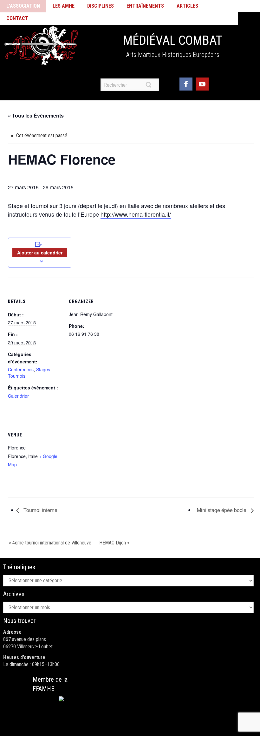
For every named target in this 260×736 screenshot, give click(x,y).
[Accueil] (41, 46)
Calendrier (18, 396)
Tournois (16, 376)
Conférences (21, 369)
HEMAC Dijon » (114, 543)
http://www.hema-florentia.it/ (136, 214)
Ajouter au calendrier (39, 252)
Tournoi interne (39, 510)
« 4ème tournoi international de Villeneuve (50, 543)
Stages (43, 369)
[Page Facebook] (185, 83)
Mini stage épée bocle (222, 510)
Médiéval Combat (172, 40)
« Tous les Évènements (36, 115)
